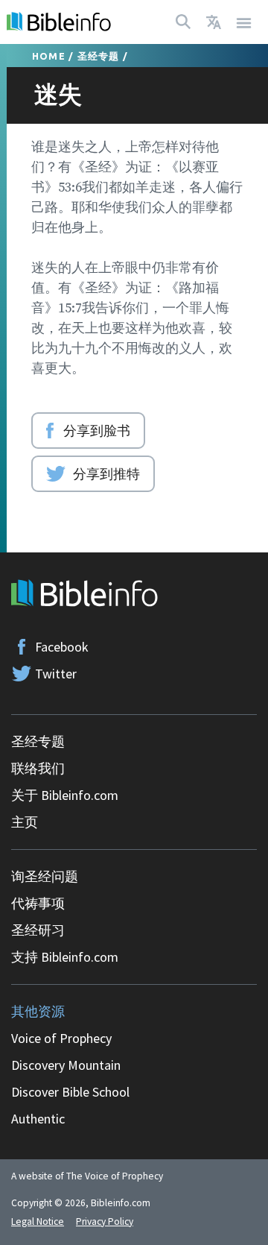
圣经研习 (38, 930)
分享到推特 (106, 473)
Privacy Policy (104, 1221)
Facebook (62, 646)
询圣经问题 (44, 876)
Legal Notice (37, 1221)
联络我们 (38, 768)
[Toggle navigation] (244, 22)
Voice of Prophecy (61, 1038)
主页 (24, 821)
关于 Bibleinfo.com (64, 795)
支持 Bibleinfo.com (64, 956)
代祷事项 (38, 903)
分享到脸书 (96, 430)
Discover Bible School (70, 1091)
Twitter (56, 673)
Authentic (38, 1118)
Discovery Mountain (66, 1065)
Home (49, 56)
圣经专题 (98, 56)
